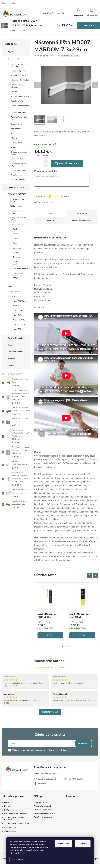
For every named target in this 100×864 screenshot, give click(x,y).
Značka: (44, 202)
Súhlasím (83, 843)
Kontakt (13, 3)
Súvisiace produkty (80, 221)
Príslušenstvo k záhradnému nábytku (19, 275)
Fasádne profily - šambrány (17, 65)
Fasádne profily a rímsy (17, 212)
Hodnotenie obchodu (50, 661)
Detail (50, 635)
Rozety (13, 147)
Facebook (42, 784)
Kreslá (15, 234)
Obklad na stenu (17, 159)
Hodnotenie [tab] (82, 214)
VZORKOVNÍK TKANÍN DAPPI (16, 823)
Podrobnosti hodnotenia (70, 56)
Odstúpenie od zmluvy (43, 817)
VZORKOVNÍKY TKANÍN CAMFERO (14, 818)
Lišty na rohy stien (18, 112)
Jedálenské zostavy (20, 269)
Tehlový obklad (16, 206)
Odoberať (83, 743)
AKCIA (10, 52)
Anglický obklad (17, 129)
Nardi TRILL (18, 329)
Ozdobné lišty (14, 59)
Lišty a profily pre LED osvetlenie (20, 106)
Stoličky (16, 229)
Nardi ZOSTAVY (19, 301)
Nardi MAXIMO (19, 320)
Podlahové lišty (17, 101)
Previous (89, 575)
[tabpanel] (50, 612)
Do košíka (88, 25)
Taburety (16, 257)
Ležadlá (16, 238)
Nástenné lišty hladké (20, 80)
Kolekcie (13, 296)
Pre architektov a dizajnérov (15, 814)
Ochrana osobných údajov (44, 813)
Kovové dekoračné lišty (18, 164)
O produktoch (10, 831)
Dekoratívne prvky (18, 124)
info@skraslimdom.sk (47, 779)
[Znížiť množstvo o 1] (45, 165)
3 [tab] (67, 646)
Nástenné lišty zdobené (16, 86)
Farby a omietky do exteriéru (18, 218)
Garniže (14, 91)
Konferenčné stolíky (18, 263)
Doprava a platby (41, 802)
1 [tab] (62, 646)
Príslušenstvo (16, 175)
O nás (4, 3)
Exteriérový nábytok (18, 224)
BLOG (6, 810)
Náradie (11, 365)
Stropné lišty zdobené (19, 75)
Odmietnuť (63, 843)
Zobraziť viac (50, 712)
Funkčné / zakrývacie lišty (19, 118)
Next (95, 575)
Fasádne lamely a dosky (17, 200)
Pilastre (14, 138)
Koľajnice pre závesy (19, 170)
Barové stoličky (19, 248)
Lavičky (16, 252)
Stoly (15, 243)
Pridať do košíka (69, 163)
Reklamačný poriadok (42, 806)
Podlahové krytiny (15, 351)
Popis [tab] (50, 214)
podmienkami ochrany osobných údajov (52, 750)
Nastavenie (17, 859)
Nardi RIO (17, 315)
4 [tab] (69, 646)
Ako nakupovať (10, 827)
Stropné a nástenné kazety (19, 153)
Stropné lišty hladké (19, 71)
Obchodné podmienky (43, 810)
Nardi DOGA (18, 310)
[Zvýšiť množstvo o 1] (45, 162)
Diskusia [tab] (50, 221)
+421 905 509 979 (75, 779)
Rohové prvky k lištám (20, 96)
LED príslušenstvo (18, 179)
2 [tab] (65, 646)
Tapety (10, 345)
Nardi (10, 287)
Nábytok (11, 358)
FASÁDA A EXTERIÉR (17, 194)
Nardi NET (17, 306)
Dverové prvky (16, 142)
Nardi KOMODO (19, 324)
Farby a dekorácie (15, 338)
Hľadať (59, 13)
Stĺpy (13, 133)
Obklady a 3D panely (16, 187)
